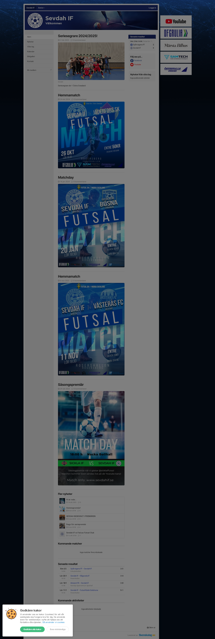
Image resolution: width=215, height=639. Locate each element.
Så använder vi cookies (53, 622)
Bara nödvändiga (57, 629)
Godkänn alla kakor (32, 629)
